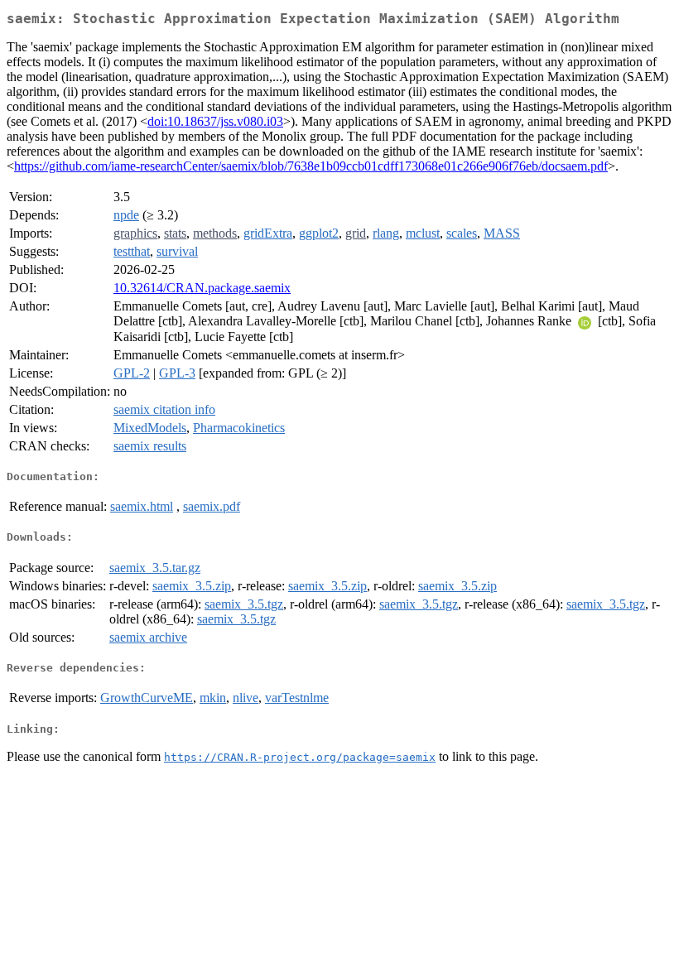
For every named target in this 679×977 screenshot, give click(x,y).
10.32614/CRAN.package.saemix (202, 288)
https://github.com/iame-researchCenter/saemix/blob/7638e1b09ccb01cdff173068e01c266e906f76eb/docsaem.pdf (311, 166)
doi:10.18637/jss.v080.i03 (215, 121)
